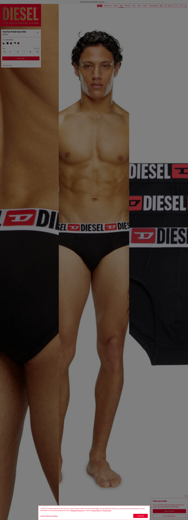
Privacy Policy (95, 510)
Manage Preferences (77, 510)
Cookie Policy (107, 510)
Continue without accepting (48, 516)
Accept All (140, 516)
